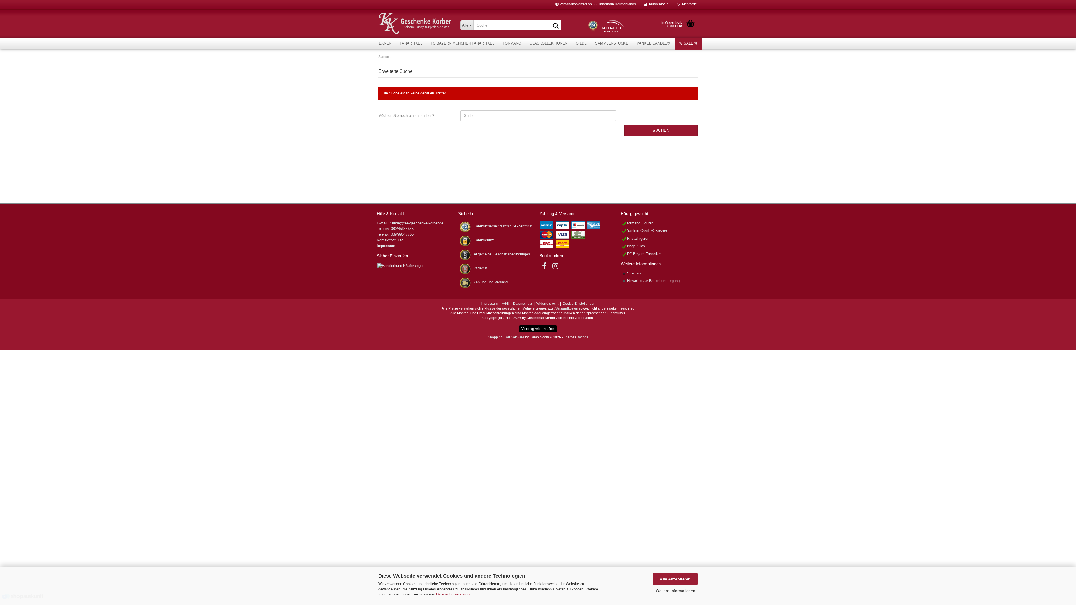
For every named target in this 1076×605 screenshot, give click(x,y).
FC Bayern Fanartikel (644, 254)
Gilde (581, 43)
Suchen (661, 130)
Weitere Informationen (675, 590)
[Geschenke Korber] (415, 23)
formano (512, 43)
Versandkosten (566, 308)
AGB (505, 304)
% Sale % (688, 43)
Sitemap (634, 273)
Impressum (386, 246)
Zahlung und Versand (491, 282)
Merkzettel (689, 4)
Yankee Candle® (653, 43)
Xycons (582, 337)
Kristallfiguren (638, 238)
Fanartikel (411, 43)
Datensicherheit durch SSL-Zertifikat (503, 226)
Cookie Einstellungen (579, 304)
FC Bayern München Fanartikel (462, 43)
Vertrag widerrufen (538, 329)
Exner (385, 43)
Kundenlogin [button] (658, 4)
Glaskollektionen (548, 43)
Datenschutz (484, 240)
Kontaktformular (390, 240)
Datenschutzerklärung (453, 594)
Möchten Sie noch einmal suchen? (406, 115)
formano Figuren (640, 223)
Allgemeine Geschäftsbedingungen (502, 254)
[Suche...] (556, 25)
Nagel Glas (636, 246)
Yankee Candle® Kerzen (647, 231)
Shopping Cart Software (506, 337)
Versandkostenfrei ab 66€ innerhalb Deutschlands (597, 4)
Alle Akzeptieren (675, 579)
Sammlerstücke (611, 43)
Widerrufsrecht (547, 304)
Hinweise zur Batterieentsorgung (653, 281)
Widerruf (480, 268)
